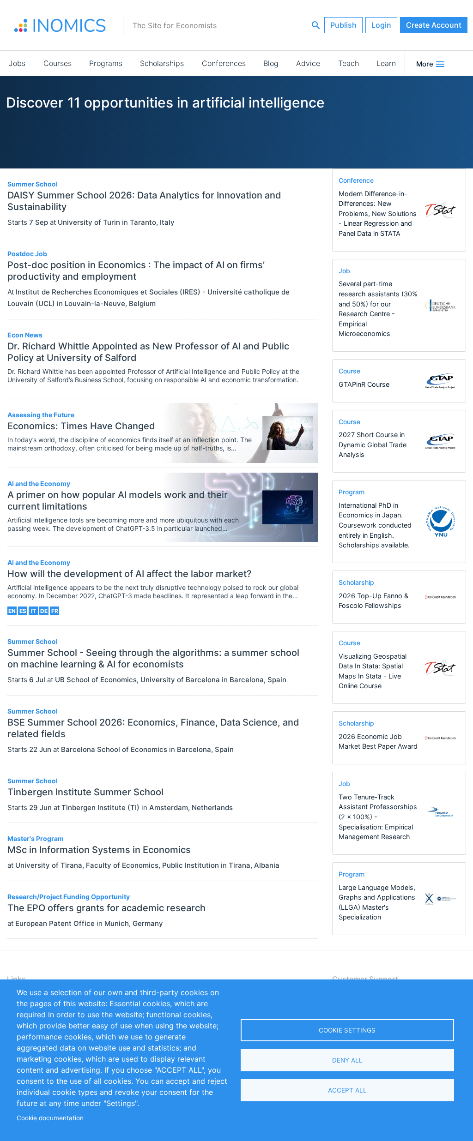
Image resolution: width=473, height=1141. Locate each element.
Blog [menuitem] (271, 63)
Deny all (347, 1060)
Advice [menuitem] (308, 63)
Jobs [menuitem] (17, 63)
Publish (343, 25)
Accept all (347, 1090)
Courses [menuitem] (57, 63)
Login (381, 25)
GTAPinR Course (364, 384)
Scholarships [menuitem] (162, 63)
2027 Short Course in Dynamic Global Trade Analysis (372, 444)
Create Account (433, 25)
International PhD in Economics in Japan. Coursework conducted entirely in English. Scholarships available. (375, 525)
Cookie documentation (50, 1118)
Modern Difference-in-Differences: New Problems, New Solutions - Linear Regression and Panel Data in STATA (378, 213)
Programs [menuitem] (105, 63)
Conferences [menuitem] (224, 63)
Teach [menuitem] (348, 63)
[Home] (60, 25)
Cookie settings (347, 1030)
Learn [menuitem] (386, 63)
